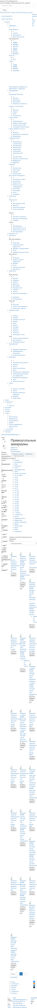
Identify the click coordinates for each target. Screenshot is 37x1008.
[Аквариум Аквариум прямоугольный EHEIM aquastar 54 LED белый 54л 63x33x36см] (23, 563)
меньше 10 (4, 498)
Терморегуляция (14, 138)
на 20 (16, 477)
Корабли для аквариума (20, 377)
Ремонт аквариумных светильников (15, 425)
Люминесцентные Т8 (19, 230)
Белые (17, 516)
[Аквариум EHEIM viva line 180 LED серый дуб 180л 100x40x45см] (32, 846)
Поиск (4, 10)
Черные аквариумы (21, 522)
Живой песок (17, 183)
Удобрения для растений (20, 252)
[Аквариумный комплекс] (32, 713)
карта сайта (9, 1006)
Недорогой (18, 466)
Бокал (16, 468)
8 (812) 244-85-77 (5, 12)
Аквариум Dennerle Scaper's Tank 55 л (32, 915)
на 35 (16, 481)
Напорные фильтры (19, 355)
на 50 (16, 484)
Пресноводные (13, 29)
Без (4, 476)
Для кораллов (17, 340)
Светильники (13, 200)
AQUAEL (15, 44)
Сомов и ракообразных (20, 306)
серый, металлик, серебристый (4, 558)
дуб (4, 545)
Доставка (8, 407)
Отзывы (7, 411)
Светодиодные (17, 226)
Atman (16, 524)
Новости (11, 405)
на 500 (17, 511)
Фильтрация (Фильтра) (16, 94)
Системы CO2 (17, 157)
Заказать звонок (28, 12)
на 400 (17, 507)
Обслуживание (13, 420)
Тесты (15, 192)
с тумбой (17, 513)
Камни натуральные (19, 368)
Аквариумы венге (20, 518)
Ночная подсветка (18, 209)
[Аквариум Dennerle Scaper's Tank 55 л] (32, 907)
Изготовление (13, 417)
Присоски (16, 110)
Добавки (15, 263)
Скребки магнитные (19, 319)
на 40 (16, 483)
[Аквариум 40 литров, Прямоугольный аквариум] (14, 559)
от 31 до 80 (4, 502)
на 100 (17, 490)
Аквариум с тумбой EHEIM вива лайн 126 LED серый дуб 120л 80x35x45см (23, 734)
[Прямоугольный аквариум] (32, 556)
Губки (14, 114)
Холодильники (17, 145)
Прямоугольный (4, 470)
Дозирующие (17, 136)
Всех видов (16, 286)
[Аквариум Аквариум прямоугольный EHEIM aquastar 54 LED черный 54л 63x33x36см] (32, 589)
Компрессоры (17, 168)
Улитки (15, 390)
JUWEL (15, 42)
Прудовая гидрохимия (20, 349)
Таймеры (15, 220)
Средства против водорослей (18, 245)
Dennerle (15, 46)
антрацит (4, 520)
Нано (16, 464)
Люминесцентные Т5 (19, 228)
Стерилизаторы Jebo (19, 125)
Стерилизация (13, 117)
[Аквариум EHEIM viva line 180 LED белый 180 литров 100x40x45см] (23, 818)
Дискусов (15, 284)
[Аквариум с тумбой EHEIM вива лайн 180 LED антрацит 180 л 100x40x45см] (32, 775)
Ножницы (16, 331)
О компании (9, 402)
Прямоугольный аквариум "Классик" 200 (16, 887)
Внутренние (16, 100)
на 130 (17, 494)
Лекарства (16, 243)
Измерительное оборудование (18, 186)
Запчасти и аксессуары (16, 106)
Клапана (15, 172)
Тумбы (11, 61)
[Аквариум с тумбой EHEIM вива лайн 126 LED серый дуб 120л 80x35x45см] (23, 719)
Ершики (15, 321)
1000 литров (18, 526)
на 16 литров (19, 475)
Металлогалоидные (19, 207)
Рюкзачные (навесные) (20, 103)
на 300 (17, 505)
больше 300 (4, 491)
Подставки (16, 70)
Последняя (13, 977)
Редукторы (16, 162)
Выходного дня (17, 288)
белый (4, 530)
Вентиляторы (17, 147)
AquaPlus (15, 54)
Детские (15, 52)
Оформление (13, 419)
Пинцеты (15, 329)
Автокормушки (17, 299)
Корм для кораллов (19, 267)
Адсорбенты (16, 269)
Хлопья (15, 291)
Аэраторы (12, 164)
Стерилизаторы (17, 121)
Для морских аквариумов (17, 175)
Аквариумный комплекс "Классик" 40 (15, 568)
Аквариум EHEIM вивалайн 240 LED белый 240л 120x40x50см (15, 955)
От (4, 439)
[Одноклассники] (34, 983)
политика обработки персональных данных (20, 1006)
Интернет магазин (17, 454)
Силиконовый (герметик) (20, 338)
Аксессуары (16, 170)
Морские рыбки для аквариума (19, 393)
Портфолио (8, 430)
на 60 (16, 486)
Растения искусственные (20, 362)
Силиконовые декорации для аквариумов (20, 375)
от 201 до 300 (4, 510)
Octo (14, 59)
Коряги (15, 366)
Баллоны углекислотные (20, 158)
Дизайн (11, 422)
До (4, 446)
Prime (16, 529)
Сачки (15, 323)
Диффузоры (16, 160)
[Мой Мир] (34, 985)
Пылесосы (16, 332)
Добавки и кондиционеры (21, 248)
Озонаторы (16, 188)
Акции (7, 400)
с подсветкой (19, 514)
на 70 (16, 488)
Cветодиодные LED (19, 203)
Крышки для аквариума (20, 218)
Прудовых (16, 280)
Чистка (11, 428)
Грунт (14, 379)
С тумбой (3, 480)
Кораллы (15, 364)
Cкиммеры (16, 194)
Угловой (15, 33)
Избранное (14, 447)
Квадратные (18, 520)
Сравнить (15, 449)
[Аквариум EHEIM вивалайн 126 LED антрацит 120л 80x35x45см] (23, 643)
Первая (13, 974)
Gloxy (16, 528)
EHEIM (15, 50)
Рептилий (16, 304)
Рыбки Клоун (17, 398)
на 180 (17, 499)
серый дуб (4, 565)
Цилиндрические (20, 470)
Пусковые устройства (19, 216)
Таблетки (15, 289)
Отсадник (16, 327)
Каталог (7, 22)
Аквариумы (29, 454)
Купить (13, 575)
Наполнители (17, 115)
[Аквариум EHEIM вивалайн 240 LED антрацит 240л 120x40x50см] (23, 885)
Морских (15, 278)
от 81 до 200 (4, 506)
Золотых (15, 282)
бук (5, 534)
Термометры (17, 149)
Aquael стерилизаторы (20, 123)
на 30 (16, 479)
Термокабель (17, 151)
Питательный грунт (19, 381)
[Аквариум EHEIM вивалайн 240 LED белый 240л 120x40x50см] (14, 942)
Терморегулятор (18, 153)
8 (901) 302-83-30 (16, 12)
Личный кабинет (16, 451)
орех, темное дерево (4, 550)
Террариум (18, 531)
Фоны (14, 370)
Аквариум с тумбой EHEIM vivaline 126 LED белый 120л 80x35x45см (33, 687)
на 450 (17, 509)
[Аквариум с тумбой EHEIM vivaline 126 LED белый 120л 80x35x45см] (32, 672)
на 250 (17, 503)
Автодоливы (16, 181)
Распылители (17, 173)
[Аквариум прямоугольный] (14, 713)
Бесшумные (16, 102)
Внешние (15, 98)
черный (4, 570)
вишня (4, 541)
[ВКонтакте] (34, 982)
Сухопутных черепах (19, 308)
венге (4, 537)
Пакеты (15, 325)
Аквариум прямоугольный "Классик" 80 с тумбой (15, 645)
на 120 (17, 492)
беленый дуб (4, 527)
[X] (34, 987)
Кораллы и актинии (19, 389)
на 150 (17, 496)
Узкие (16, 471)
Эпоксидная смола (19, 334)
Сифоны (15, 316)
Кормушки (16, 297)
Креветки (15, 396)
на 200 (17, 501)
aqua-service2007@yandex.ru (10, 434)
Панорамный (17, 35)
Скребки (15, 318)
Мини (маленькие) (18, 37)
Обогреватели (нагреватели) (17, 143)
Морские (11, 55)
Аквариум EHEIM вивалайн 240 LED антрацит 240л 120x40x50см (24, 899)
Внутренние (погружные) (20, 134)
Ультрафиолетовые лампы (21, 127)
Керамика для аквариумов (21, 372)
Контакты (8, 432)
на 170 (17, 498)
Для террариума (18, 231)
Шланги (15, 112)
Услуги (7, 413)
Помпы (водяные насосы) (17, 129)
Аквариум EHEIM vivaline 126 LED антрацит (23, 654)
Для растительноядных (20, 293)
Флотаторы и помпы (19, 179)
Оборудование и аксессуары (18, 352)
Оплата (7, 409)
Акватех (15, 48)
